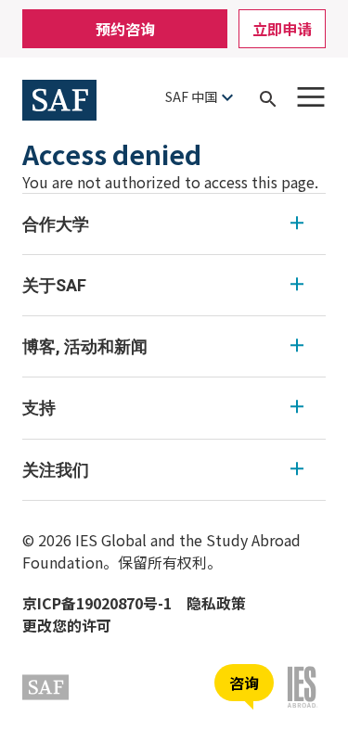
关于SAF (54, 285)
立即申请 (282, 29)
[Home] (59, 97)
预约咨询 (125, 29)
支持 (39, 407)
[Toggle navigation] (311, 97)
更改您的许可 (66, 625)
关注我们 (55, 470)
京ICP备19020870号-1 (97, 603)
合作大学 (55, 224)
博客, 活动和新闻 (85, 346)
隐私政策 (216, 603)
